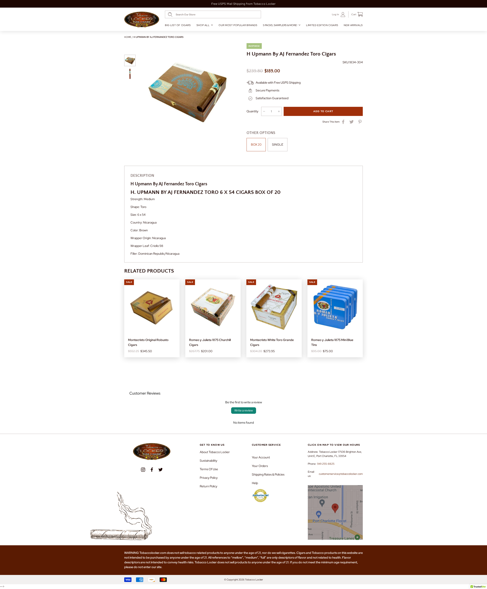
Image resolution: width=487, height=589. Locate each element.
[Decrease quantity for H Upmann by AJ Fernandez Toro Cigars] (264, 111)
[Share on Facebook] (343, 122)
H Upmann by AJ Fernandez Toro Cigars (158, 37)
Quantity (252, 111)
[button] (356, 14)
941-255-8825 (325, 463)
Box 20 (256, 145)
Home (127, 37)
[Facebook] (152, 470)
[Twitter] (160, 470)
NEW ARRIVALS (353, 25)
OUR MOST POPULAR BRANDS (238, 25)
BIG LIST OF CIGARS (178, 25)
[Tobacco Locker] (141, 20)
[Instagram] (143, 470)
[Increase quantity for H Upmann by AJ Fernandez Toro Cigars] (278, 111)
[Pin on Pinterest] (360, 122)
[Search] (170, 14)
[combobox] (213, 14)
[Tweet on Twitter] (351, 122)
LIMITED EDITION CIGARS (322, 25)
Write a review (243, 410)
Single (277, 145)
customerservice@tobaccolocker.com (341, 474)
